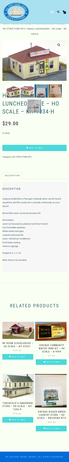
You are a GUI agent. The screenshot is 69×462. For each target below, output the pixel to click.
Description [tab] (12, 175)
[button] (59, 45)
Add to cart (36, 148)
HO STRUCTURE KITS (14, 28)
